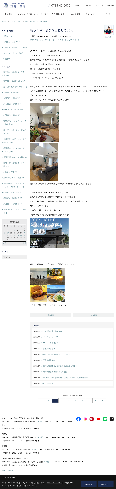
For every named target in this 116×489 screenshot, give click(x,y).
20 (18, 235)
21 (21, 235)
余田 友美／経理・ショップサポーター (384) (14, 140)
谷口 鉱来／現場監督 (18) (13, 198)
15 (24, 233)
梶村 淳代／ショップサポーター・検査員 (46, 40)
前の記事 (50, 315)
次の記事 (94, 315)
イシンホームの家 (25, 14)
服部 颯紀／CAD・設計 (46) (13, 178)
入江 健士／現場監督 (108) (13, 104)
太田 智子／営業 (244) (11, 98)
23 (4, 237)
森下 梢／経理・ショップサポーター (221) (14, 131)
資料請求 (88, 5)
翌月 (24, 243)
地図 (41, 422)
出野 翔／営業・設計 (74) (13, 192)
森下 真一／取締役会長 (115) (14, 81)
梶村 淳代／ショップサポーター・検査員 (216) (14, 122)
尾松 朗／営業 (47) (10, 172)
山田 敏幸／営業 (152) (11, 115)
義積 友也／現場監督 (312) (13, 109)
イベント (99, 5)
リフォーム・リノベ (41, 14)
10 (8, 233)
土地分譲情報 (74, 14)
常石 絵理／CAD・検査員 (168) (15, 157)
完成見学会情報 (58, 14)
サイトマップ (8, 471)
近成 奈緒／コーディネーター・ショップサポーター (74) (13, 185)
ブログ (107, 14)
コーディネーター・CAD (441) (15, 47)
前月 (4, 243)
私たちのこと (91, 14)
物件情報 (110, 5)
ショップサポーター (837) (13, 53)
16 (4, 235)
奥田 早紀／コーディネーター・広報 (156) (13, 149)
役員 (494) (7, 59)
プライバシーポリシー (54, 483)
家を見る (8, 14)
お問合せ (77, 5)
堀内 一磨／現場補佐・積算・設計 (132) (14, 164)
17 (8, 235)
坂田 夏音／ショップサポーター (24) (14, 211)
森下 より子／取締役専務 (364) (15, 87)
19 (14, 235)
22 (24, 235)
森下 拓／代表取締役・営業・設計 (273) (14, 73)
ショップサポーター (73, 40)
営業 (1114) (7, 36)
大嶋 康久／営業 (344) (11, 92)
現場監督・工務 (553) (11, 42)
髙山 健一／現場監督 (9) (12, 204)
